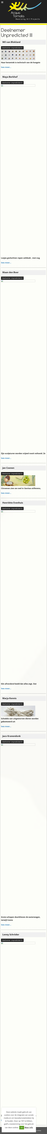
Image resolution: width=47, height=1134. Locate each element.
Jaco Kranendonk (11, 736)
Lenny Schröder (10, 934)
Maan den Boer (10, 272)
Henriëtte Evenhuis (12, 502)
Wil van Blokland (11, 42)
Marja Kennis (9, 698)
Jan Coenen (8, 467)
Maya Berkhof (9, 76)
